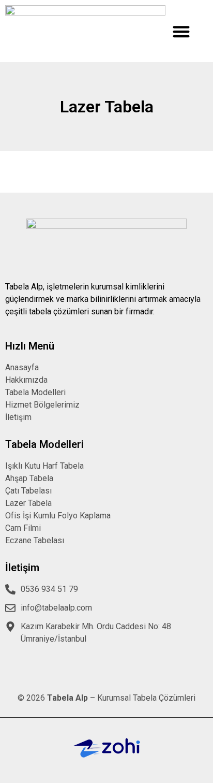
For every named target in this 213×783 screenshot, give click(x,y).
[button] (181, 31)
